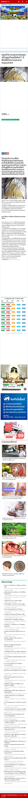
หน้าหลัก (4, 4)
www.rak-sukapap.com (14, 259)
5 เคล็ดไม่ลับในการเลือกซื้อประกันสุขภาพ (14, 619)
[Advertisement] (14, 34)
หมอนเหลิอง (7, 119)
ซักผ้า (11, 119)
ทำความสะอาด (16, 119)
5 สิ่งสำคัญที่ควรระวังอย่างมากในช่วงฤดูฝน (14, 604)
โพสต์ (5, 2)
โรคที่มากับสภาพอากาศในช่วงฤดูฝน (13, 600)
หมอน (3, 119)
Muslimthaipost (14, 795)
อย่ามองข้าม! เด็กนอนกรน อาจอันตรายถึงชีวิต (15, 709)
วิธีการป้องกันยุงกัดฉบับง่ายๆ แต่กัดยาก (13, 609)
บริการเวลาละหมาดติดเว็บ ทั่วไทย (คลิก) (14, 333)
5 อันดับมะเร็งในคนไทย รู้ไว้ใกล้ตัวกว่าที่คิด (14, 614)
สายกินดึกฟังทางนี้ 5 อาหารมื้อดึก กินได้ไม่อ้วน (15, 651)
